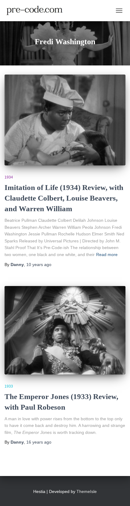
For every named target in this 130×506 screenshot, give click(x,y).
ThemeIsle (86, 491)
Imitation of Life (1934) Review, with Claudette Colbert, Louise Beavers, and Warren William (64, 198)
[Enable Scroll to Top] (118, 493)
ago (38, 264)
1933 (9, 386)
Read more (107, 254)
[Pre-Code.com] (37, 10)
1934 (9, 177)
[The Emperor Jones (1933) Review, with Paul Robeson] (65, 330)
